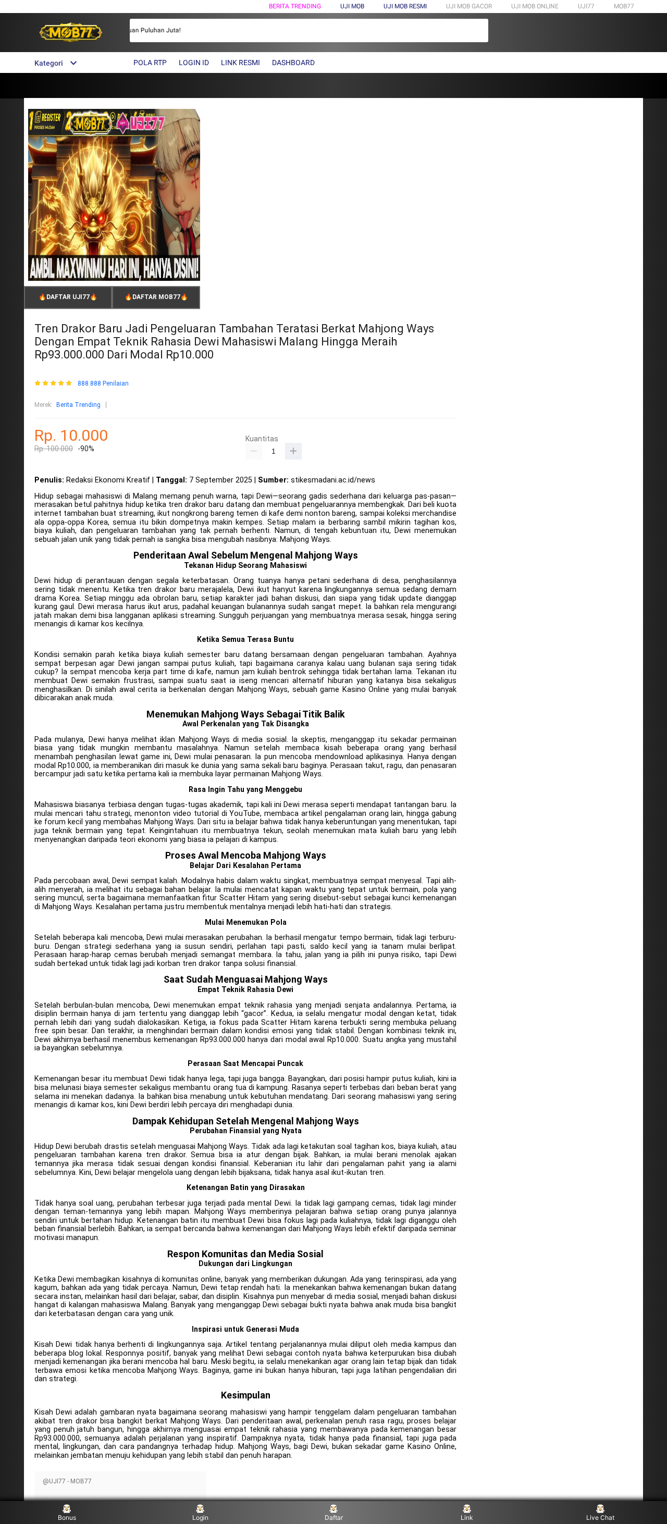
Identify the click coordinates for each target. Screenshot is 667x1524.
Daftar (334, 1517)
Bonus (67, 1517)
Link (467, 1517)
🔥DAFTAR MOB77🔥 (156, 297)
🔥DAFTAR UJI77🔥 (68, 297)
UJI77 (586, 6)
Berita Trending (295, 6)
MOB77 (624, 6)
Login (200, 1517)
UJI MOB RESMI (405, 6)
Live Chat (600, 1517)
